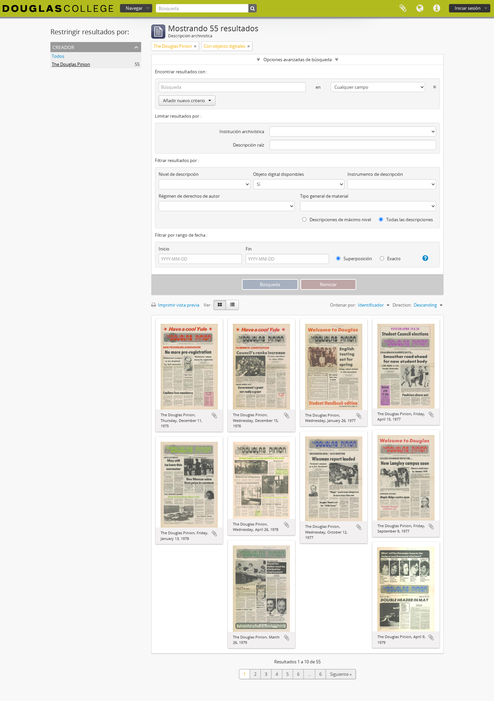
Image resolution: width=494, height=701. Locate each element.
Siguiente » (341, 674)
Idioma (419, 8)
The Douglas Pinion (71, 64)
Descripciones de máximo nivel (339, 220)
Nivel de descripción (179, 174)
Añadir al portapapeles (214, 415)
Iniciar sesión (468, 8)
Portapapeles (403, 8)
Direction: (402, 305)
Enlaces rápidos (436, 8)
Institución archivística (241, 131)
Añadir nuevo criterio (184, 101)
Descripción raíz (248, 145)
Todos (58, 56)
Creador (63, 46)
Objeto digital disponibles (278, 174)
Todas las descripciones (409, 220)
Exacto (393, 259)
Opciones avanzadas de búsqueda (297, 59)
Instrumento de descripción (375, 174)
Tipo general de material (324, 196)
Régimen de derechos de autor (189, 196)
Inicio (164, 249)
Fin (249, 249)
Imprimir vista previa (178, 305)
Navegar (134, 8)
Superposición (357, 259)
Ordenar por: (343, 305)
